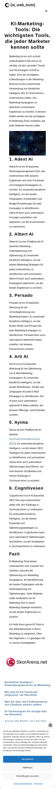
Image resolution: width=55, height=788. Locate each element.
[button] (50, 725)
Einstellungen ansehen (27, 776)
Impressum (38, 783)
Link (27, 638)
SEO (12, 443)
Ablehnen (27, 767)
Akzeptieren (27, 759)
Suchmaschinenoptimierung (24, 439)
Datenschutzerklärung (23, 783)
